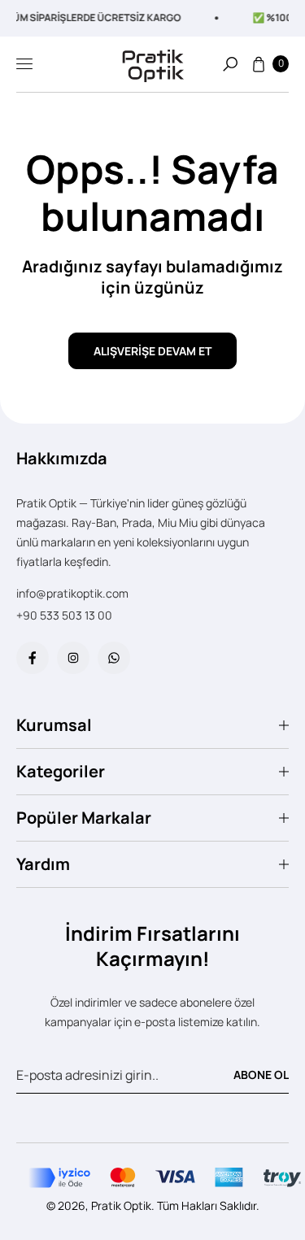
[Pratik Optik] (152, 64)
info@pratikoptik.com (72, 593)
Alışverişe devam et (152, 351)
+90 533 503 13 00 (64, 615)
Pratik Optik (121, 1205)
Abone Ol (261, 1074)
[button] (230, 64)
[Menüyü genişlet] (24, 64)
